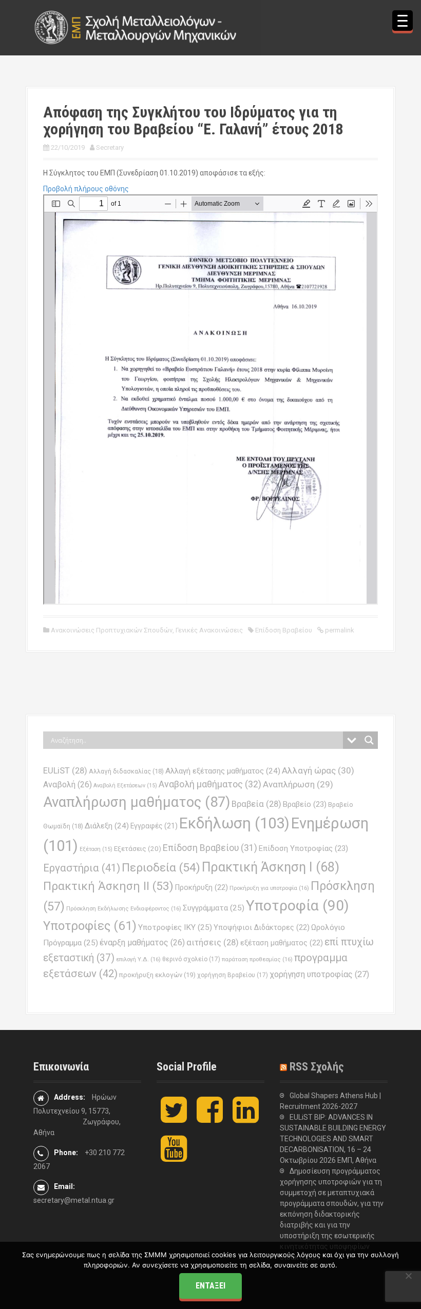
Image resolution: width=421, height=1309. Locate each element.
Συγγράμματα (213, 908)
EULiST (65, 771)
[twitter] (174, 1118)
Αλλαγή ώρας (318, 770)
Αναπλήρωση (298, 784)
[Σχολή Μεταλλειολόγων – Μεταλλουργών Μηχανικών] (136, 27)
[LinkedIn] (246, 1118)
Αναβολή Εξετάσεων (125, 785)
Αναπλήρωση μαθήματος (136, 802)
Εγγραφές (154, 826)
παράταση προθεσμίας (257, 959)
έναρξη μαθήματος (142, 942)
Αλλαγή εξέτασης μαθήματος (222, 771)
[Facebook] (210, 1118)
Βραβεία (256, 804)
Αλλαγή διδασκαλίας (126, 771)
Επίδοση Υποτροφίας (303, 848)
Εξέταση (96, 849)
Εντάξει (210, 1286)
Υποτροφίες (90, 926)
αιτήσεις (212, 942)
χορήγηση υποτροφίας (319, 974)
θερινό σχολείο (191, 959)
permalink (338, 630)
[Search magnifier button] (369, 740)
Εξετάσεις (137, 848)
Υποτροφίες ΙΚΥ (175, 927)
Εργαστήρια (81, 868)
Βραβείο (305, 804)
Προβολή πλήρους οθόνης (86, 189)
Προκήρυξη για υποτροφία (269, 887)
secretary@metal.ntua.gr (73, 1200)
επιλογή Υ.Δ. (138, 959)
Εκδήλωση (234, 823)
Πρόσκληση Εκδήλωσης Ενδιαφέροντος (123, 908)
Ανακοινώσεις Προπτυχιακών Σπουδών (112, 630)
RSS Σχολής (317, 1066)
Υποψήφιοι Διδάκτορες (262, 927)
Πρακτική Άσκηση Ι (270, 867)
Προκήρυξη (201, 887)
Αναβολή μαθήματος (210, 784)
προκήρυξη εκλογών (157, 975)
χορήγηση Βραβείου (232, 975)
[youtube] (174, 1157)
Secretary (110, 147)
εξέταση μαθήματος (281, 943)
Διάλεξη (107, 825)
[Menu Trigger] (402, 20)
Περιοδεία (161, 868)
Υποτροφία (297, 905)
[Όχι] (408, 1276)
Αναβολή (67, 784)
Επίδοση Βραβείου (283, 630)
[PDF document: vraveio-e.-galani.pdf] (210, 399)
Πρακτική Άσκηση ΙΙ (108, 886)
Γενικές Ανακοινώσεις (209, 630)
